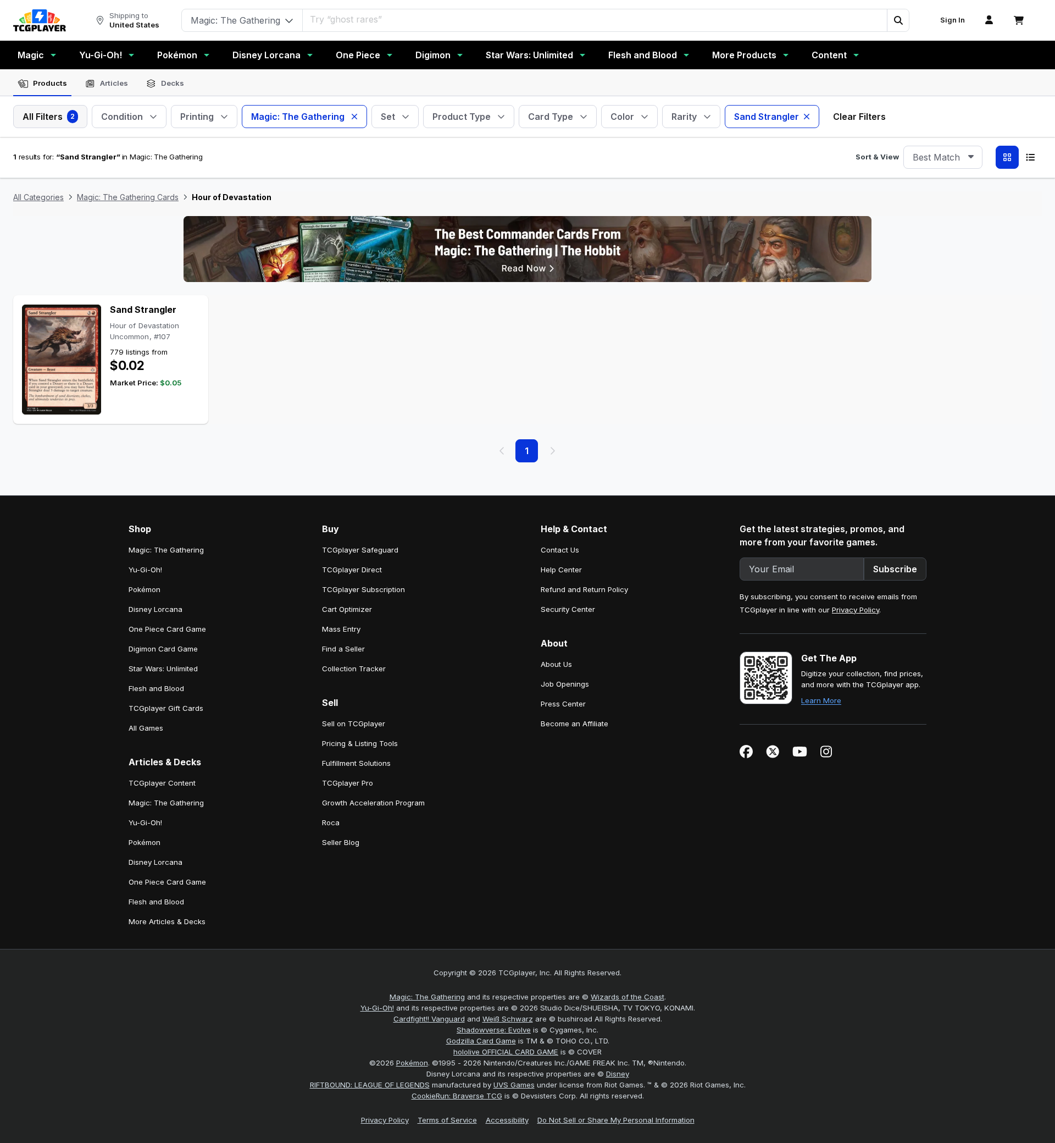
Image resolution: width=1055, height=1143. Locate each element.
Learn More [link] (821, 700)
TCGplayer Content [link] (162, 782)
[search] (595, 19)
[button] (898, 20)
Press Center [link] (563, 703)
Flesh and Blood (642, 54)
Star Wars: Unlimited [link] (163, 668)
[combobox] (942, 157)
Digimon (433, 54)
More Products (744, 54)
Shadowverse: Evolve (494, 1029)
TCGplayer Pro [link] (347, 782)
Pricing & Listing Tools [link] (360, 743)
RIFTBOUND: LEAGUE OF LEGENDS (370, 1084)
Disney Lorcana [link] (155, 609)
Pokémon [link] (144, 589)
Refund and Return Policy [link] (584, 589)
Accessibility (507, 1120)
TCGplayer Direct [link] (352, 569)
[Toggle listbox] (971, 157)
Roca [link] (331, 822)
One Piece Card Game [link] (167, 629)
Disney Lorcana (266, 54)
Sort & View (877, 156)
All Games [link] (146, 728)
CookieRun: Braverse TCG (457, 1095)
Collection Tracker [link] (354, 668)
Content (829, 54)
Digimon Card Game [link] (163, 648)
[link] (39, 20)
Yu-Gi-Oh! (100, 54)
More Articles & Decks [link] (167, 921)
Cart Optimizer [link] (347, 609)
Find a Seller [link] (343, 648)
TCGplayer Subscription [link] (363, 589)
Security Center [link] (568, 609)
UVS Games (514, 1084)
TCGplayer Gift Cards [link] (166, 708)
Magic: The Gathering (427, 996)
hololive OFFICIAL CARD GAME (505, 1051)
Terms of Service (447, 1120)
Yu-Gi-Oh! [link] (145, 569)
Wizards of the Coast (627, 996)
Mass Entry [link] (341, 629)
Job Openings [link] (565, 684)
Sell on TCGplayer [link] (353, 723)
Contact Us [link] (560, 549)
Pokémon (177, 54)
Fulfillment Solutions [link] (356, 763)
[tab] (42, 83)
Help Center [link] (561, 569)
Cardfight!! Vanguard (429, 1018)
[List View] (1030, 157)
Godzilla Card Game (481, 1040)
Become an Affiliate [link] (574, 723)
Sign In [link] (952, 20)
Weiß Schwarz (507, 1018)
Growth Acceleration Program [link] (373, 802)
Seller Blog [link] (340, 842)
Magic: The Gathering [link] (166, 549)
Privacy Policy (855, 609)
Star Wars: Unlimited (529, 54)
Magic (31, 54)
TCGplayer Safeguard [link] (360, 549)
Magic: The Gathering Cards (128, 197)
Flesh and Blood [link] (156, 688)
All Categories (38, 197)
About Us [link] (556, 664)
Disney (617, 1073)
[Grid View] (1007, 157)
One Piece (358, 54)
